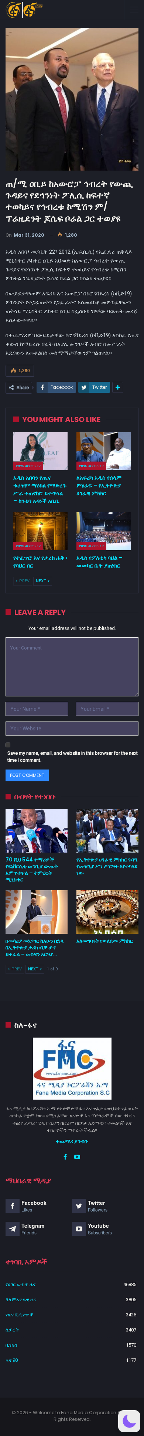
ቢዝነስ (11, 1345)
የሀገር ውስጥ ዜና (28, 466)
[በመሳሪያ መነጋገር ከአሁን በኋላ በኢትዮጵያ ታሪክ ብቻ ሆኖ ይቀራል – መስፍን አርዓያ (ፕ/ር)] (37, 912)
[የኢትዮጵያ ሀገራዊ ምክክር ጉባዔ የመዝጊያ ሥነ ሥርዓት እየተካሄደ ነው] (107, 831)
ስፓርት (12, 1330)
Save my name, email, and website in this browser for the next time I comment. (72, 756)
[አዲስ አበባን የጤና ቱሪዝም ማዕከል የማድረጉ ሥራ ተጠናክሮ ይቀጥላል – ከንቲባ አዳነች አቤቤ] (40, 451)
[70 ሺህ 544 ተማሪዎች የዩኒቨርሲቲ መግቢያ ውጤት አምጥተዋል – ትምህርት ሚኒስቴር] (37, 831)
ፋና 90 (12, 1360)
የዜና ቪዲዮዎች (20, 1314)
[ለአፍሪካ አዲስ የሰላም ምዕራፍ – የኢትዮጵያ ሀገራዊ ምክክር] (103, 451)
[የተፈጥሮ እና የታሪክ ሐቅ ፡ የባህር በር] (40, 531)
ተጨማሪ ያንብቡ (72, 1141)
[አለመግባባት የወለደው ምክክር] (107, 912)
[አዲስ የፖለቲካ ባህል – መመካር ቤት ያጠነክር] (103, 531)
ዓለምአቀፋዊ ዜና (21, 1299)
